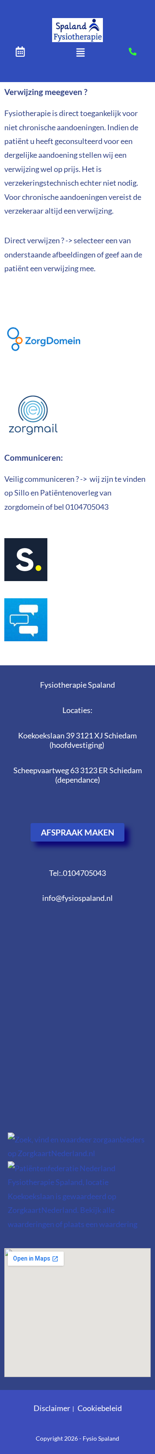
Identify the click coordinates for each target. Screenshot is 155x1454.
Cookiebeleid (100, 1408)
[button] (80, 52)
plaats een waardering (100, 1223)
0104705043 (86, 506)
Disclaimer (52, 1408)
